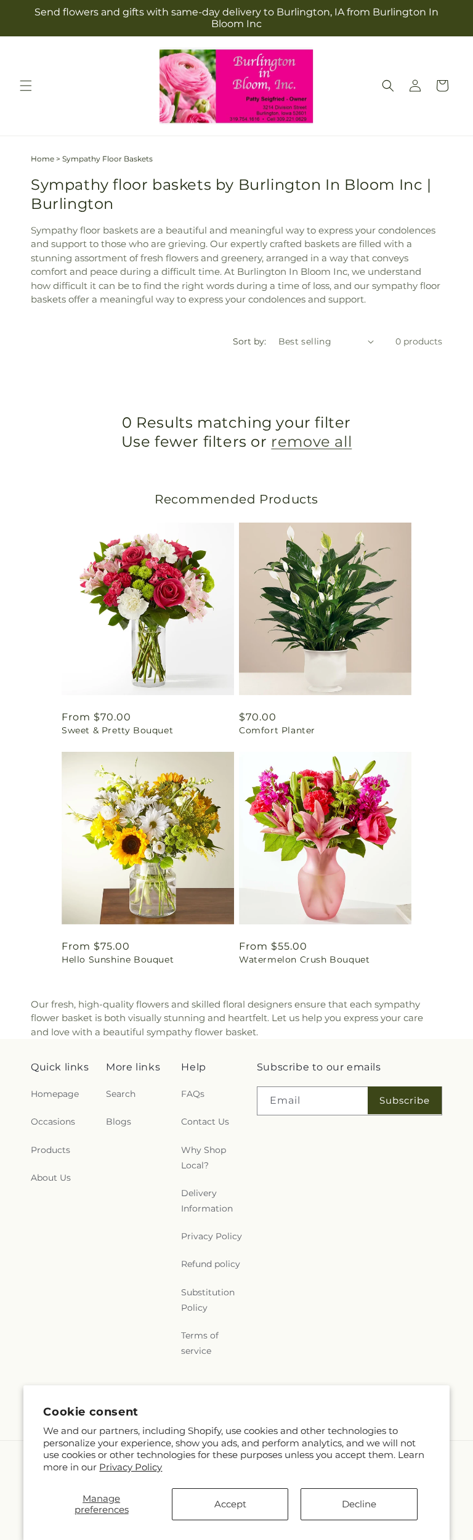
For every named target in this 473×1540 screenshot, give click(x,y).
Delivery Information (207, 1201)
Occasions (53, 1121)
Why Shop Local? (203, 1157)
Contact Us (205, 1121)
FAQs (192, 1093)
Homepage (55, 1093)
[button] (25, 85)
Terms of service (200, 1343)
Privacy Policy (130, 1467)
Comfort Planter (277, 730)
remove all (311, 441)
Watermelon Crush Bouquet (304, 959)
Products (50, 1149)
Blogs (118, 1121)
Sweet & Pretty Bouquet (117, 730)
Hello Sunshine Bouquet (118, 959)
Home (42, 158)
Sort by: (249, 341)
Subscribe (404, 1100)
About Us (51, 1177)
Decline (359, 1504)
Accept (230, 1504)
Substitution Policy (208, 1300)
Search (120, 1093)
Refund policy (210, 1263)
